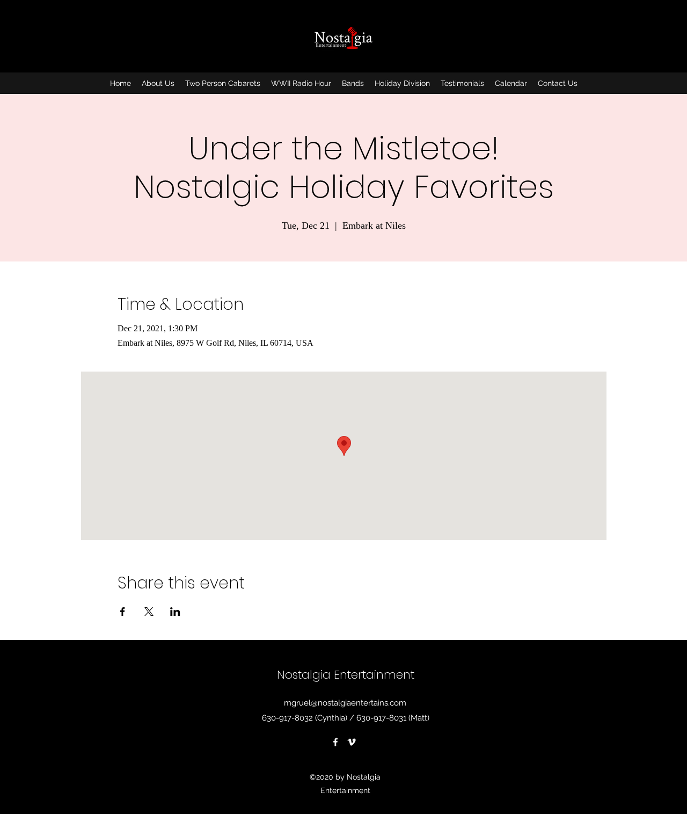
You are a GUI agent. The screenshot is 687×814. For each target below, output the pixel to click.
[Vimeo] (351, 742)
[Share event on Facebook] (123, 611)
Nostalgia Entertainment (345, 674)
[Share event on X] (149, 611)
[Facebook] (335, 742)
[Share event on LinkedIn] (175, 611)
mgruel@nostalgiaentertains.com (345, 703)
